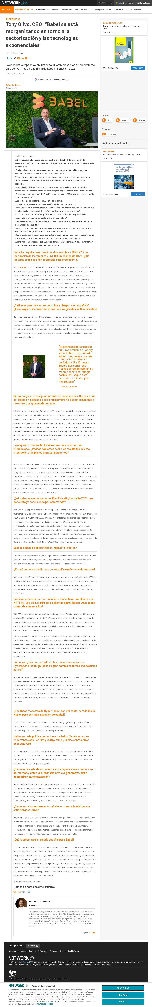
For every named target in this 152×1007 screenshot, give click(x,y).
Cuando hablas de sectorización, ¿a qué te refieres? (39, 200)
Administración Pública (70, 10)
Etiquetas (22, 951)
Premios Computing (43, 10)
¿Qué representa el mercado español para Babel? (37, 245)
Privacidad (54, 951)
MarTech (84, 10)
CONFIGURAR (123, 988)
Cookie (63, 951)
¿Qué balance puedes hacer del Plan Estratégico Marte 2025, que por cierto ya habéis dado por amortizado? (54, 196)
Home (8, 53)
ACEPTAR (123, 1001)
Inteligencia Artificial (103, 10)
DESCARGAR (138, 68)
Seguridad (128, 10)
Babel (23, 267)
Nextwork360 (28, 962)
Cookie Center (73, 951)
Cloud (91, 10)
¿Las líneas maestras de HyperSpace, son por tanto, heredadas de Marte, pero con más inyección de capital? (53, 223)
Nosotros (12, 951)
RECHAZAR (123, 994)
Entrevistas (18, 53)
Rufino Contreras (13, 85)
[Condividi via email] (18, 58)
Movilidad (137, 10)
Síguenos (32, 945)
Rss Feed (32, 951)
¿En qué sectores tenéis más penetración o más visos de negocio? (45, 204)
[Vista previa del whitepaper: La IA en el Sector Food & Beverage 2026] (124, 176)
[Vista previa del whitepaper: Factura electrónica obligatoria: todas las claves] (124, 50)
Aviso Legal (42, 951)
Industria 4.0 (118, 10)
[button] (7, 9)
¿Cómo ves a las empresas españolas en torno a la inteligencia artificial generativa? (54, 241)
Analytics (55, 10)
